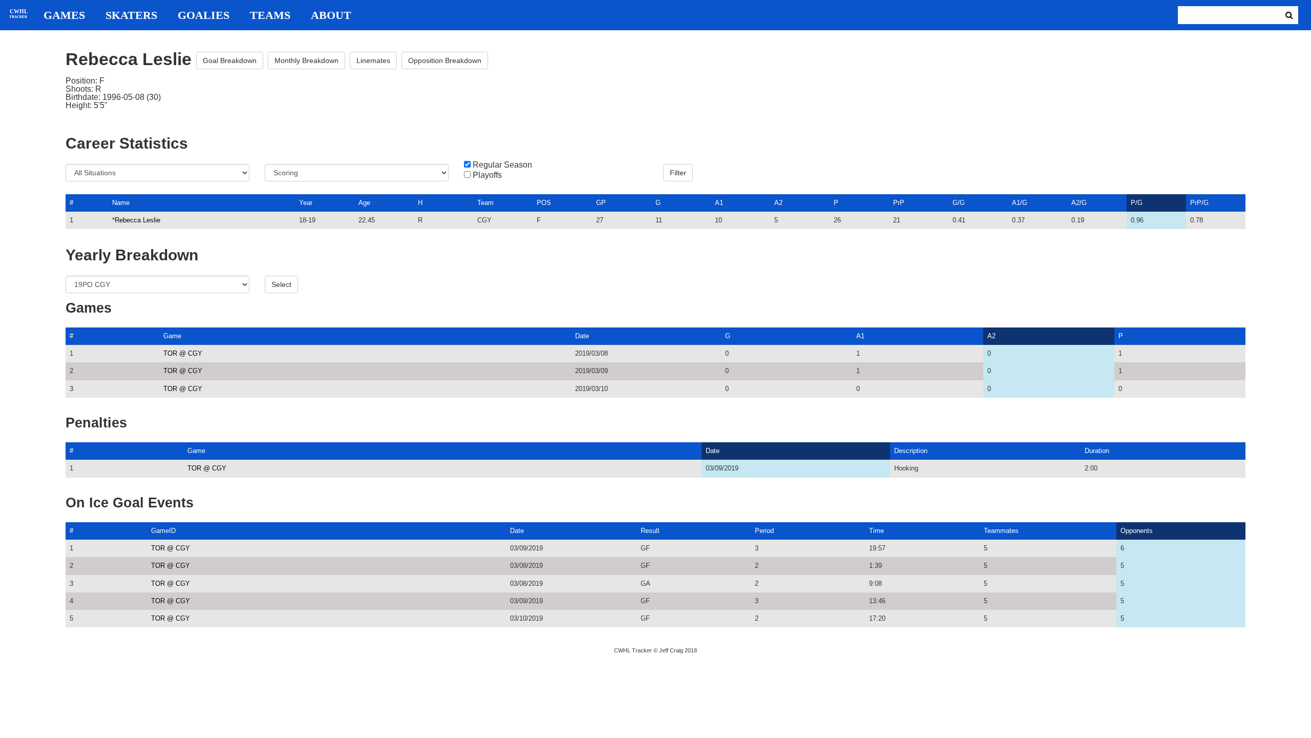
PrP (898, 203)
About (331, 15)
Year (305, 203)
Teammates (1001, 531)
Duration (1097, 451)
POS (544, 203)
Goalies (203, 15)
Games (64, 15)
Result (650, 531)
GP (601, 203)
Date (582, 336)
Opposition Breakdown (444, 60)
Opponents (1136, 531)
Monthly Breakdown (306, 60)
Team (485, 203)
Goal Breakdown (230, 60)
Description (910, 451)
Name (121, 203)
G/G (959, 203)
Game (172, 336)
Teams (270, 15)
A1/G (1019, 203)
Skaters (131, 15)
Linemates (373, 60)
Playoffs (487, 175)
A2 (778, 203)
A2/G (1079, 203)
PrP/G (1199, 203)
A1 (719, 203)
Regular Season (502, 165)
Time (876, 531)
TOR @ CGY (182, 353)
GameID (163, 531)
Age (364, 203)
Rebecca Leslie (137, 220)
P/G (1137, 203)
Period (764, 531)
